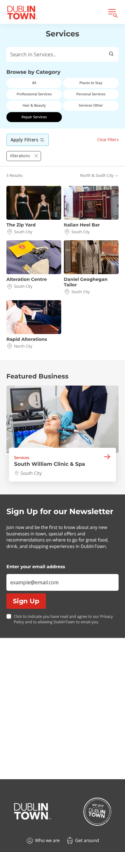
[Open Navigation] (112, 12)
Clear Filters (108, 139)
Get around (87, 841)
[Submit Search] (111, 54)
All (34, 83)
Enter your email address (35, 567)
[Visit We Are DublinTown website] (97, 812)
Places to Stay (90, 83)
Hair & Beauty (34, 105)
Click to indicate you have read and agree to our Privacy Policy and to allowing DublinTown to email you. (63, 619)
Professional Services (34, 94)
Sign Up (26, 601)
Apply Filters (24, 140)
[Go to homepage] (32, 811)
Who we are (47, 841)
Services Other (91, 105)
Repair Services (34, 117)
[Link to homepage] (22, 12)
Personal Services (90, 94)
